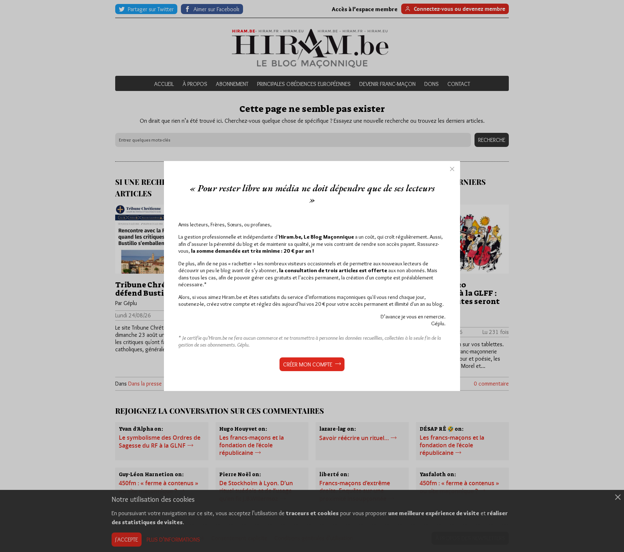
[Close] (452, 169)
